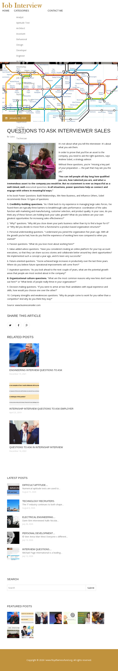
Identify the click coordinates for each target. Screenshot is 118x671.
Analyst (20, 17)
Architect (20, 28)
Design (19, 44)
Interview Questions (26, 72)
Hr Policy (20, 61)
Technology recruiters (38, 501)
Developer (21, 50)
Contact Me (55, 10)
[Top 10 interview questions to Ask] (27, 632)
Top (18, 149)
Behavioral (21, 39)
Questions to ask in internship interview (36, 447)
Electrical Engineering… (38, 517)
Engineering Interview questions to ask (35, 370)
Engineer (20, 55)
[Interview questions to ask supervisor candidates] (70, 618)
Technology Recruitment (28, 143)
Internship (21, 66)
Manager (20, 88)
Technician (21, 138)
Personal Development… (38, 533)
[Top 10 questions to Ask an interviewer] (13, 632)
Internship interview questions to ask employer (41, 408)
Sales (19, 116)
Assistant (20, 33)
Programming (23, 105)
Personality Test (24, 99)
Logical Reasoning (25, 83)
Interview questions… (37, 549)
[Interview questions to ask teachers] (98, 618)
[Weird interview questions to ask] (55, 618)
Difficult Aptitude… (35, 485)
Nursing (20, 94)
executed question (36, 187)
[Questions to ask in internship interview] (59, 432)
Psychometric (23, 110)
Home (5, 10)
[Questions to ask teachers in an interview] (84, 618)
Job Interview (22, 77)
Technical (21, 132)
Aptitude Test (23, 22)
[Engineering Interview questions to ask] (59, 355)
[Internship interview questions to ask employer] (59, 394)
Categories (21, 10)
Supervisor (21, 121)
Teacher (20, 127)
